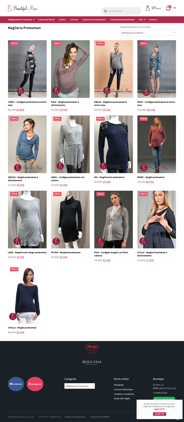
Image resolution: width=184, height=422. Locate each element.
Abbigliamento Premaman (20, 19)
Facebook (17, 384)
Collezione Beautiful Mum (122, 19)
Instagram (36, 384)
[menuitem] (21, 19)
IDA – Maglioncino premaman (109, 177)
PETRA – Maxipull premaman (65, 252)
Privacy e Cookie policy (75, 417)
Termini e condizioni (124, 394)
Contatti (153, 19)
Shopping (118, 384)
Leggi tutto (159, 409)
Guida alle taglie (122, 398)
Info (141, 19)
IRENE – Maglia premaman (150, 177)
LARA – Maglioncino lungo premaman (27, 252)
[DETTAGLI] (27, 68)
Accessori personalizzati (94, 19)
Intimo (62, 19)
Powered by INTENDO (99, 417)
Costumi (74, 19)
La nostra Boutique (123, 389)
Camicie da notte (46, 19)
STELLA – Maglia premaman (22, 327)
